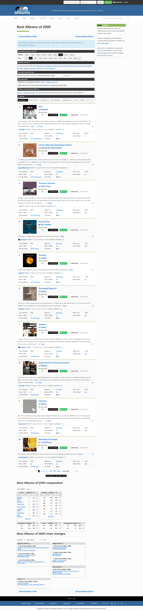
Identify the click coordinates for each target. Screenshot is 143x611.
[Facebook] (114, 603)
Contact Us (53, 603)
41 (58, 356)
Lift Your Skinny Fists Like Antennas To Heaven (55, 145)
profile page (104, 43)
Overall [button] (52, 18)
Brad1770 (23, 424)
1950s (32, 55)
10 (56, 174)
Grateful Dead (20, 509)
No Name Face (57, 554)
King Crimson (20, 501)
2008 (70, 58)
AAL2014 (23, 347)
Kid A (41, 106)
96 (58, 215)
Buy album (41, 112)
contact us (105, 53)
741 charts (59, 389)
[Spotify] (117, 603)
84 (58, 318)
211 (86, 279)
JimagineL (21, 309)
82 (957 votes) (35, 248)
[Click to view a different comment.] (92, 126)
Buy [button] (68, 18)
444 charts (59, 461)
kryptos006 (21, 129)
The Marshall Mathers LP (48, 288)
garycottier (21, 385)
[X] (121, 603)
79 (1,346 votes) (35, 318)
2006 (60, 58)
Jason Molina (21, 507)
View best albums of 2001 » (84, 36)
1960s (38, 55)
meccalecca (23, 239)
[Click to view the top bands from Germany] (44, 506)
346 (86, 392)
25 (58, 466)
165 (86, 212)
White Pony (42, 401)
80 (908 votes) (35, 356)
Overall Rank (22, 100)
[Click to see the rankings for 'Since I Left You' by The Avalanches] (30, 227)
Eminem (20, 68)
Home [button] (16, 18)
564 (59, 138)
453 (86, 430)
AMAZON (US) (74, 115)
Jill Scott (22, 563)
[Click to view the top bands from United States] (44, 498)
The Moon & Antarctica (47, 183)
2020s (72, 55)
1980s (49, 55)
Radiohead (40, 66)
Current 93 (20, 504)
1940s (27, 55)
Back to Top (71, 598)
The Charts (42, 18)
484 (86, 464)
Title (75, 100)
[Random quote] (103, 10)
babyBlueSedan (24, 168)
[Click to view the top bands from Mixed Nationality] (44, 503)
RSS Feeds (80, 603)
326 (86, 315)
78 (56, 464)
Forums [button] (76, 18)
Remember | (119, 2)
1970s (44, 55)
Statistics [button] (33, 18)
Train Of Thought (23, 583)
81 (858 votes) (35, 394)
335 (86, 353)
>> (79, 58)
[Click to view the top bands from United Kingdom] (44, 500)
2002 (40, 58)
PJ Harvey (32, 68)
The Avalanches (80, 66)
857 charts (59, 243)
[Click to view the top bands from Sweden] (44, 514)
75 (56, 430)
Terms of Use (26, 603)
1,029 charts (59, 210)
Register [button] (108, 2)
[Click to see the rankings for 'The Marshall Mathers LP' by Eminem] (30, 293)
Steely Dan (20, 513)
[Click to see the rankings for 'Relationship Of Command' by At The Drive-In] (30, 444)
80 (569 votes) (35, 433)
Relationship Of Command (48, 439)
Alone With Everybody (60, 547)
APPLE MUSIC (53, 115)
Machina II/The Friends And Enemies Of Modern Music (33, 548)
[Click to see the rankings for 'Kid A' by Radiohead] (30, 112)
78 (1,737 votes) (35, 282)
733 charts (59, 351)
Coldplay (88, 66)
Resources (66, 603)
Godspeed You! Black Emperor (54, 66)
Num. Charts (33, 100)
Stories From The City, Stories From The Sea (54, 362)
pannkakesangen (23, 457)
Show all (27, 519)
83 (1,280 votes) (35, 215)
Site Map (94, 603)
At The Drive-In (50, 68)
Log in (43, 82)
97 (85, 174)
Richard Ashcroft (60, 549)
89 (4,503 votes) (37, 138)
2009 (75, 58)
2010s (66, 55)
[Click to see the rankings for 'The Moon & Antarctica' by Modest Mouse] (30, 188)
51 (56, 353)
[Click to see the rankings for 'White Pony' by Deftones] (30, 406)
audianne (21, 273)
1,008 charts (59, 277)
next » (59, 471)
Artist (82, 100)
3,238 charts (59, 133)
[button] (21, 495)
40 (58, 394)
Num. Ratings (55, 100)
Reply (41, 126)
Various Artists (19, 498)
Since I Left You (44, 221)
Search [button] (60, 18)
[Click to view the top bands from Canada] (44, 508)
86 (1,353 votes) (37, 177)
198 (86, 246)
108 (59, 177)
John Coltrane (20, 515)
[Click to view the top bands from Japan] (44, 511)
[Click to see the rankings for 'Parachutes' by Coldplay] (30, 260)
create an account (51, 82)
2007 (65, 58)
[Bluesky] (111, 603)
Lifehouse (58, 555)
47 (56, 315)
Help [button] (24, 18)
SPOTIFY (64, 115)
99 (50, 471)
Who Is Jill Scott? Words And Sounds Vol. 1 (31, 562)
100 (59, 282)
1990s (55, 55)
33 (56, 246)
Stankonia (42, 324)
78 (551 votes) (35, 466)
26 (56, 212)
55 (56, 392)
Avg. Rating (44, 100)
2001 (35, 58)
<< (26, 58)
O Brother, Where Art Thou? (27, 555)
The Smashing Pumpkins (28, 550)
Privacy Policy (39, 603)
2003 (45, 58)
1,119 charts (59, 171)
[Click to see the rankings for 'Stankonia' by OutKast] (30, 329)
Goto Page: (66, 471)
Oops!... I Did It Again (60, 560)
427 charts (59, 428)
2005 (55, 58)
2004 (50, 58)
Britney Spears (59, 562)
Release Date (67, 100)
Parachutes (42, 255)
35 (56, 279)
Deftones (39, 68)
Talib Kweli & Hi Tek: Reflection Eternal (32, 584)
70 (58, 248)
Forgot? (126, 2)
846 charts (59, 313)
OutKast (26, 68)
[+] (38, 126)
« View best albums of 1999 (27, 36)
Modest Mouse (69, 66)
